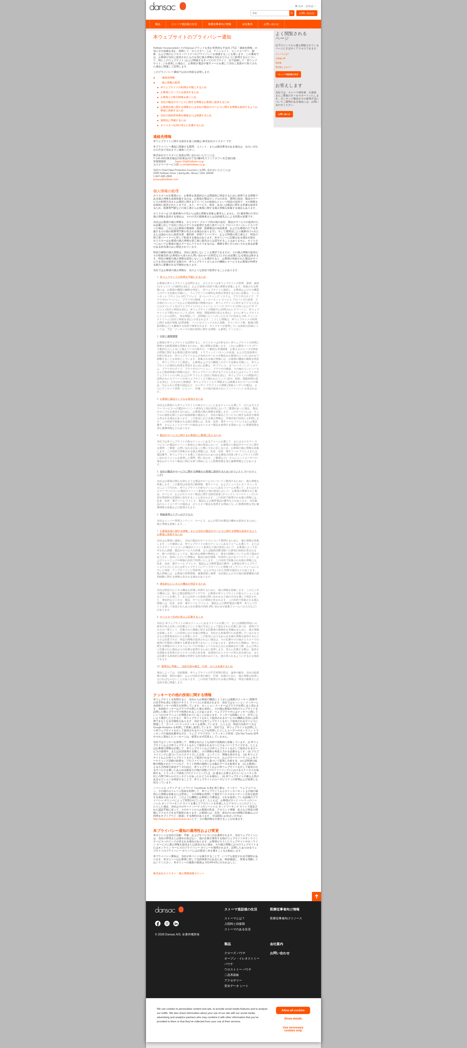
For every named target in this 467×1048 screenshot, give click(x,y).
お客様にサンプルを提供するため (180, 92)
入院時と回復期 (234, 923)
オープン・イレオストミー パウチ (241, 961)
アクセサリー (233, 980)
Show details (293, 1018)
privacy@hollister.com (165, 179)
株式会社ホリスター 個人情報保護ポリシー (178, 873)
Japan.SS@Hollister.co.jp (189, 161)
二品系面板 (231, 974)
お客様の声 (280, 58)
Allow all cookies (293, 1010)
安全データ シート (236, 985)
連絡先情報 (168, 77)
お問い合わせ (306, 13)
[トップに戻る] (316, 896)
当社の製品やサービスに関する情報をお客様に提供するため (195, 102)
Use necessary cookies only (293, 1029)
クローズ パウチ (235, 953)
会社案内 (247, 24)
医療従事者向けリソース (286, 918)
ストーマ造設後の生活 (184, 24)
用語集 (278, 63)
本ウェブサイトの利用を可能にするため (184, 87)
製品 (157, 24)
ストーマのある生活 (237, 929)
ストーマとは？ (234, 918)
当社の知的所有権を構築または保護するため (186, 115)
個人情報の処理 (171, 82)
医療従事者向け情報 (219, 24)
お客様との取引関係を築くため (178, 97)
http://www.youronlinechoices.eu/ (172, 818)
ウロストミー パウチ (237, 969)
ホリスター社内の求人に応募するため (182, 125)
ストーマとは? (282, 54)
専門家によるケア (283, 67)
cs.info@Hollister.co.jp (192, 164)
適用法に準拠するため (173, 120)
